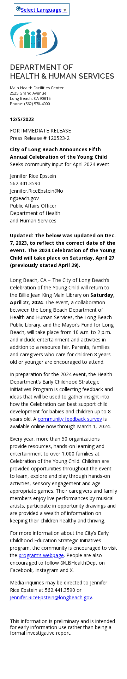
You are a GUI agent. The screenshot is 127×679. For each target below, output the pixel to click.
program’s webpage (41, 555)
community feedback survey (70, 418)
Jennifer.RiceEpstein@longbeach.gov (51, 597)
